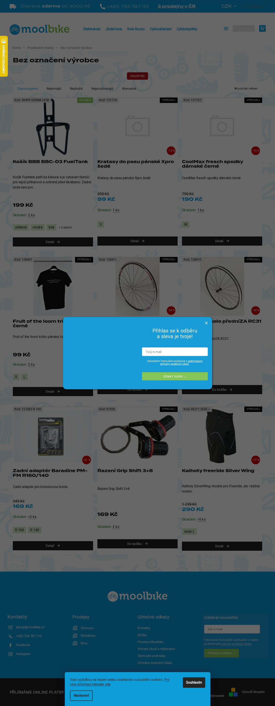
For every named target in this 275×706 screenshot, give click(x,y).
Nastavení (81, 695)
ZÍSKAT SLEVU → (174, 376)
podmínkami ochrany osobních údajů (181, 362)
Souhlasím (194, 682)
